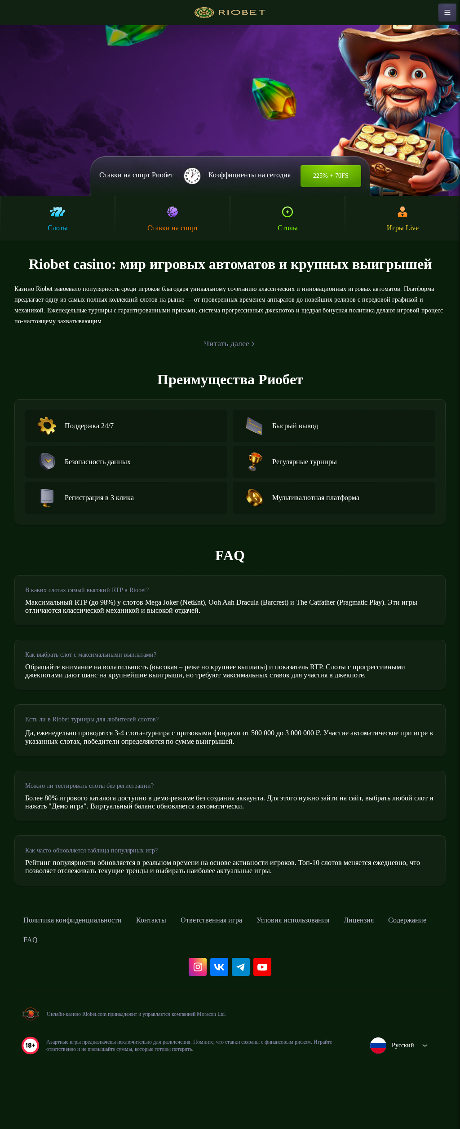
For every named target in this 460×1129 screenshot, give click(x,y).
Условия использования (330, 954)
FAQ (90, 974)
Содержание (45, 974)
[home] (230, 12)
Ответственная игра (237, 954)
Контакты (170, 954)
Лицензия (405, 954)
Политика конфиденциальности (80, 954)
